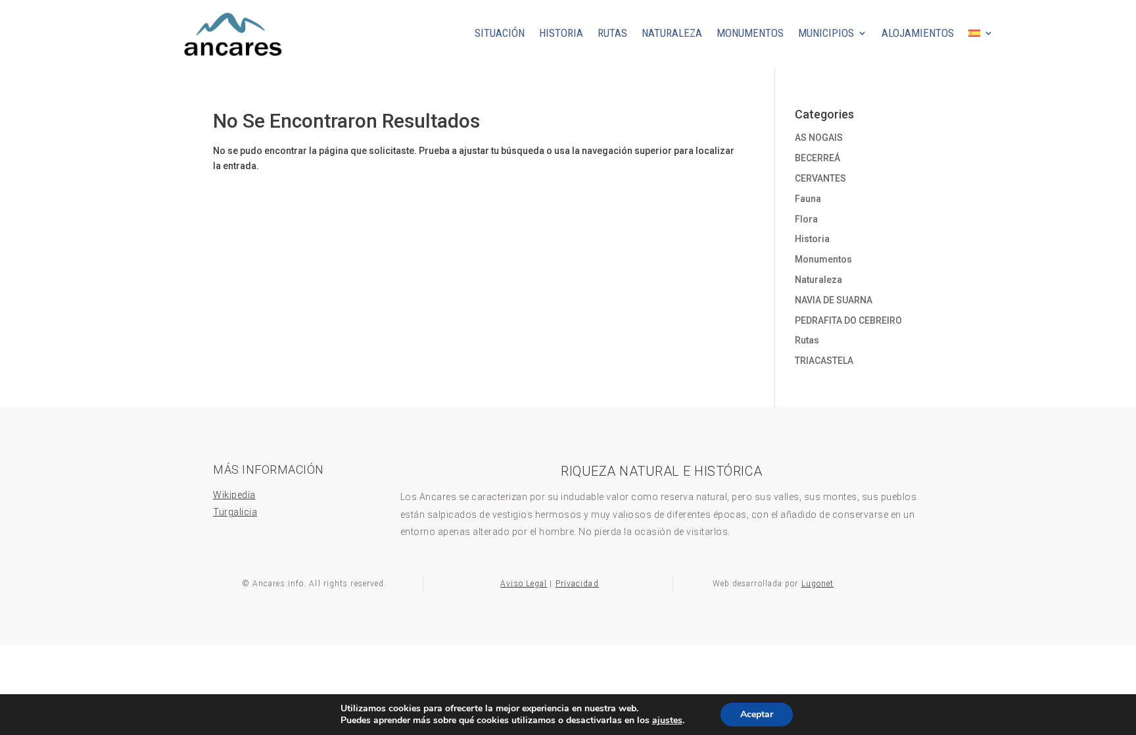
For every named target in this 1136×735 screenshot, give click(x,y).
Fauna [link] (808, 198)
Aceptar (756, 714)
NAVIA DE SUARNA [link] (833, 300)
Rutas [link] (807, 340)
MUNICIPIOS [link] (826, 32)
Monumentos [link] (823, 259)
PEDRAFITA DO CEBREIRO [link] (848, 320)
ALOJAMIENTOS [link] (918, 32)
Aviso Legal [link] (523, 583)
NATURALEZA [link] (672, 32)
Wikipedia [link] (234, 495)
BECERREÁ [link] (817, 158)
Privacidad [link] (577, 583)
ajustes (667, 720)
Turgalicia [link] (235, 512)
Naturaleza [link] (818, 279)
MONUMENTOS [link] (750, 32)
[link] (231, 62)
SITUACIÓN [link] (500, 32)
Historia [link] (812, 239)
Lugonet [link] (817, 583)
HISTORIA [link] (561, 32)
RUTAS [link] (612, 32)
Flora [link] (806, 219)
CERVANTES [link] (820, 178)
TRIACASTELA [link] (824, 360)
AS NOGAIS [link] (819, 137)
